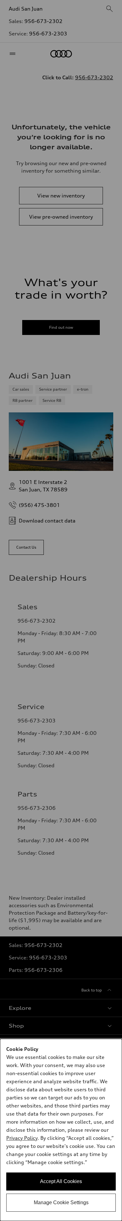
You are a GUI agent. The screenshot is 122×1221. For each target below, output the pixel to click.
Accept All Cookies (61, 1181)
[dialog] (61, 1130)
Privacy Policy (22, 1138)
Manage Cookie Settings (61, 1202)
